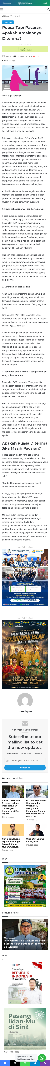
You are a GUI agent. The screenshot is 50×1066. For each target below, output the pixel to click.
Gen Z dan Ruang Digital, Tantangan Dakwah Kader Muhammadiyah (11, 843)
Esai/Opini (15, 16)
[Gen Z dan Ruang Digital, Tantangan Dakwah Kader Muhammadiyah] (13, 830)
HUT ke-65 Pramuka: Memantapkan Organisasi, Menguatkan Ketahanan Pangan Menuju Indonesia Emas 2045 (36, 808)
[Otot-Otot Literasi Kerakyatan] (37, 830)
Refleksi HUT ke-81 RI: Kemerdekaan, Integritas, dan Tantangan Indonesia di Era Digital (11, 807)
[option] (25, 934)
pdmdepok (10, 56)
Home (6, 16)
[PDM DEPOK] (25, 3)
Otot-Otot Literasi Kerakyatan (35, 840)
